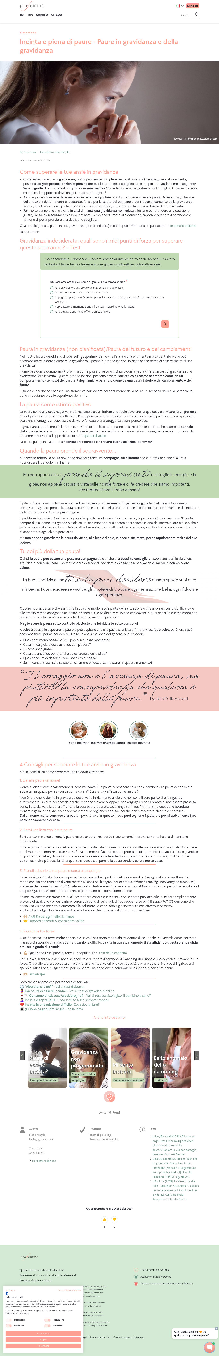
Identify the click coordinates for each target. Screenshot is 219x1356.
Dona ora (192, 6)
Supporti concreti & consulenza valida (56, 921)
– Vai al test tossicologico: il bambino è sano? (90, 995)
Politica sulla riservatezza (69, 1290)
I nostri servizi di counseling (154, 1269)
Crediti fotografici (122, 1337)
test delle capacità (113, 953)
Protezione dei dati (100, 1337)
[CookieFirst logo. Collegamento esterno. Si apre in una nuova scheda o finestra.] (7, 1293)
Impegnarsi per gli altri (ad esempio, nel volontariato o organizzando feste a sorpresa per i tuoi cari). (109, 299)
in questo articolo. (183, 226)
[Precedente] (22, 1055)
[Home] (32, 6)
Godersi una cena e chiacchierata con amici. (81, 292)
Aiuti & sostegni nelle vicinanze (51, 916)
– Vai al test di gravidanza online (69, 991)
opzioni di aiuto (94, 436)
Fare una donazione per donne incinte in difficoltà (166, 1283)
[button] (11, 1290)
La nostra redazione (44, 1161)
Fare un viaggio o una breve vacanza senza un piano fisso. (89, 287)
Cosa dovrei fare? (62, 1004)
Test (22, 14)
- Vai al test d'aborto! (54, 987)
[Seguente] (196, 1055)
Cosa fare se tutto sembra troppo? (66, 1000)
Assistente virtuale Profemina (155, 1276)
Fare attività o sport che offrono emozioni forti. (83, 311)
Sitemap (139, 1337)
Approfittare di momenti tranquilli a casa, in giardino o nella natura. (95, 306)
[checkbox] (9, 1320)
